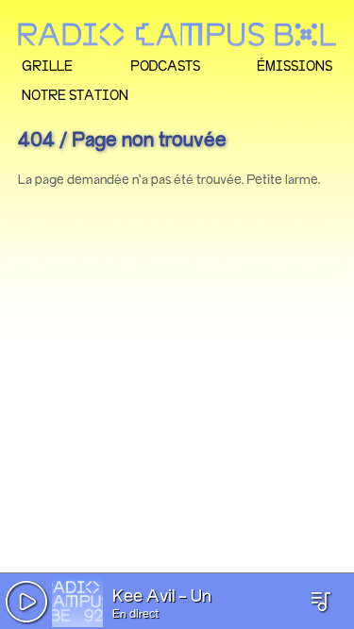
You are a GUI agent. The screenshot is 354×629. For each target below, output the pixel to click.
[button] (26, 601)
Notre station (75, 95)
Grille (47, 65)
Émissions (294, 65)
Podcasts (165, 65)
